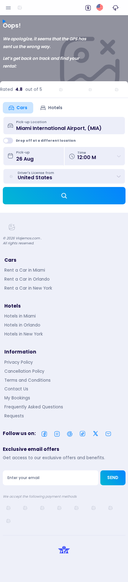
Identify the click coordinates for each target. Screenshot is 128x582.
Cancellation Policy (24, 371)
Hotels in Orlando (22, 325)
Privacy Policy (18, 362)
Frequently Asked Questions (33, 407)
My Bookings (17, 398)
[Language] (100, 8)
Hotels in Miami (20, 316)
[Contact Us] (115, 7)
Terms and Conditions (27, 380)
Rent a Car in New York (28, 288)
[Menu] (8, 7)
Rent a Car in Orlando (27, 279)
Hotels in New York (23, 334)
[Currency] (88, 7)
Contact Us (16, 389)
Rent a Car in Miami (24, 270)
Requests (14, 416)
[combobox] (68, 125)
